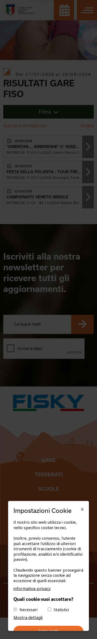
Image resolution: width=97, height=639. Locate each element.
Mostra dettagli (28, 618)
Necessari (28, 610)
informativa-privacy (32, 589)
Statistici (61, 610)
